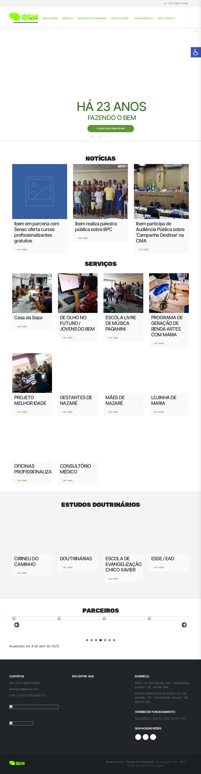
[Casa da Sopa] (32, 293)
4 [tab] (101, 640)
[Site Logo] (24, 18)
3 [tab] (96, 640)
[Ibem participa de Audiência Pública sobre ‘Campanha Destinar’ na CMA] (161, 191)
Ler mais (22, 249)
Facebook (138, 737)
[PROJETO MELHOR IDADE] (32, 373)
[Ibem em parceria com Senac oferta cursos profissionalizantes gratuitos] (39, 191)
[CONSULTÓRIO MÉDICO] (78, 442)
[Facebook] (189, 13)
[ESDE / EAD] (169, 534)
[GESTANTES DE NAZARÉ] (78, 373)
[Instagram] (189, 24)
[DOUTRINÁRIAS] (78, 534)
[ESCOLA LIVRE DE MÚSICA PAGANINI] (123, 293)
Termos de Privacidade (140, 761)
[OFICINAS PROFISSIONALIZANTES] (32, 442)
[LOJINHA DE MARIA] (169, 373)
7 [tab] (114, 640)
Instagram (153, 737)
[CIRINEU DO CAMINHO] (32, 534)
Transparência (143, 18)
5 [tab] (105, 640)
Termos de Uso (115, 761)
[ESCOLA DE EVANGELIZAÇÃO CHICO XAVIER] (123, 534)
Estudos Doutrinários (92, 18)
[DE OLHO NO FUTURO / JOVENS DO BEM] (78, 293)
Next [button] (184, 625)
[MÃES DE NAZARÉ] (123, 373)
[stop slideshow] (108, 137)
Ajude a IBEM (49, 18)
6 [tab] (110, 640)
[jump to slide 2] (100, 137)
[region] (100, 626)
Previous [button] (17, 625)
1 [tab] (87, 640)
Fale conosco (166, 18)
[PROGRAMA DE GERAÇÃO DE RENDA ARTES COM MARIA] (169, 293)
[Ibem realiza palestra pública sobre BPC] (100, 191)
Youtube (146, 737)
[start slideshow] (92, 137)
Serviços (67, 18)
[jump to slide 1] (97, 137)
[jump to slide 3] (104, 137)
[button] (196, 52)
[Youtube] (189, 18)
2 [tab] (91, 640)
